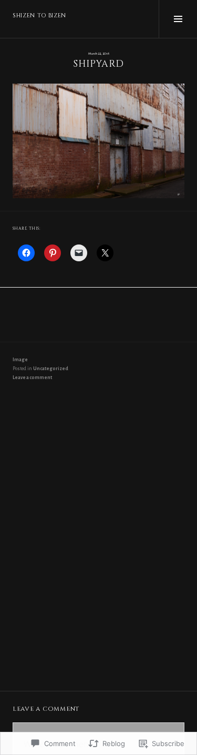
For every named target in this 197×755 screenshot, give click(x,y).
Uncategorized (50, 368)
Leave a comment (32, 377)
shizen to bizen (39, 15)
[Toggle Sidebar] (178, 19)
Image (20, 359)
